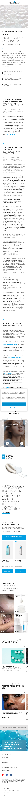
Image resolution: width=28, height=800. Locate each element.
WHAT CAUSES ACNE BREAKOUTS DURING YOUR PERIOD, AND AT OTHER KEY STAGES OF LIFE (12, 668)
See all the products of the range (14, 537)
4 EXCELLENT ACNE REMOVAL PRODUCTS (12, 85)
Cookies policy (6, 765)
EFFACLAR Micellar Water (10, 344)
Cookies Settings (14, 407)
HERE (7, 387)
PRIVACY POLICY (5, 762)
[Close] (25, 390)
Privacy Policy (14, 400)
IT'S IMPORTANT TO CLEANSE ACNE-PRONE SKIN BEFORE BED (14, 79)
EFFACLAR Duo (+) (9, 373)
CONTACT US (5, 757)
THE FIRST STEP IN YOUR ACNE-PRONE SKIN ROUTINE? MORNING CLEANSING (13, 73)
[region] (14, 400)
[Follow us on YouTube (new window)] (3, 775)
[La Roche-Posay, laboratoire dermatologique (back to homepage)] (14, 2)
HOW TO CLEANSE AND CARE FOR (12, 713)
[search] (3, 2)
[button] (5, 450)
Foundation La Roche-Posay (9, 767)
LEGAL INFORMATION (7, 754)
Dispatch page (5, 760)
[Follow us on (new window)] (7, 775)
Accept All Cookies (14, 404)
